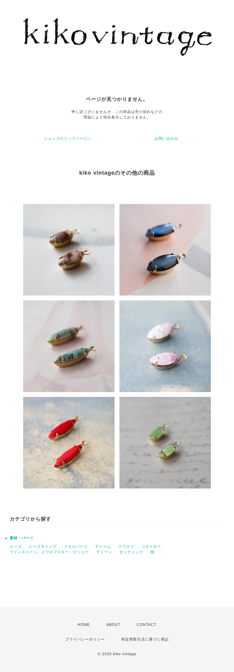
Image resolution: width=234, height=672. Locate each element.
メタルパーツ (76, 546)
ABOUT (113, 625)
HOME (84, 625)
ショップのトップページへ (67, 138)
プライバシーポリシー (85, 639)
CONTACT (146, 625)
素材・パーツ (22, 538)
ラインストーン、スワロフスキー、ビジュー (49, 552)
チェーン (104, 552)
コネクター (151, 546)
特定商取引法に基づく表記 (145, 639)
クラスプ (126, 546)
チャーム (103, 546)
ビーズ (16, 546)
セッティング (131, 552)
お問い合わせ (166, 138)
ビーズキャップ (43, 546)
